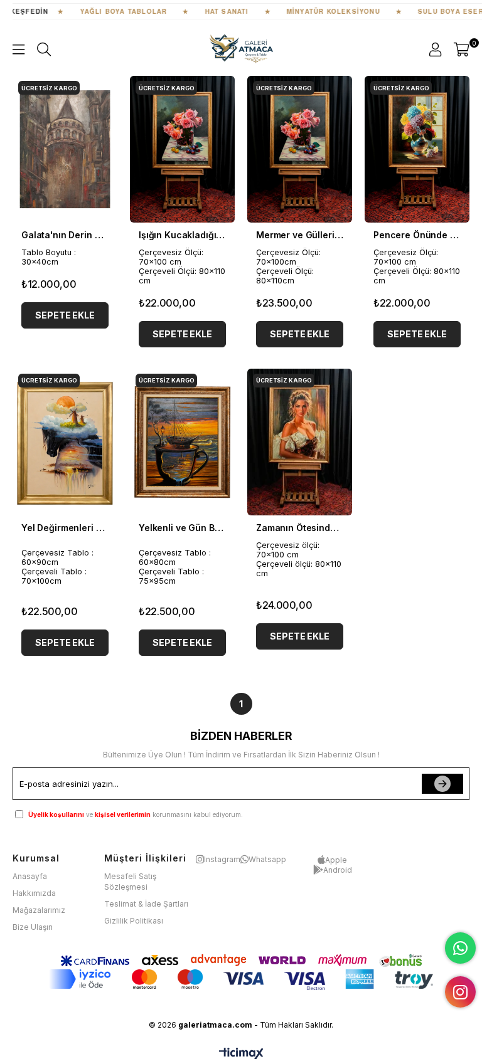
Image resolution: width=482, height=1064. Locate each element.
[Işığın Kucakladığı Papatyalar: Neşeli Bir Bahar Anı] (182, 149)
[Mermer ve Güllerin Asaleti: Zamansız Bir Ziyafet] (299, 149)
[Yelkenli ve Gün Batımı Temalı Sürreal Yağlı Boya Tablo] (182, 442)
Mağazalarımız (39, 910)
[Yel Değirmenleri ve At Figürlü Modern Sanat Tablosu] (65, 442)
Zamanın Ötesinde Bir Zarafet (299, 527)
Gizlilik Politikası (133, 920)
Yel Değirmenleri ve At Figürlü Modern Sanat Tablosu (65, 527)
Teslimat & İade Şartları (146, 904)
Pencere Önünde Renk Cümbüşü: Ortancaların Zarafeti (417, 234)
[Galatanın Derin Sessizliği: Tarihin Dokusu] (65, 149)
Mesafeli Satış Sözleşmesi (130, 882)
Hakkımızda (34, 893)
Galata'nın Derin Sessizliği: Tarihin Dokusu (65, 234)
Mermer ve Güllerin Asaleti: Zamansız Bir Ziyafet (299, 234)
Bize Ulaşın (33, 927)
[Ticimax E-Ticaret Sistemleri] (241, 1054)
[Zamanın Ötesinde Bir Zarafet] (299, 442)
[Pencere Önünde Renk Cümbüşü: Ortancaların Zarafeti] (417, 149)
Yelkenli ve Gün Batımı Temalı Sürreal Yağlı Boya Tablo (182, 527)
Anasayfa (30, 876)
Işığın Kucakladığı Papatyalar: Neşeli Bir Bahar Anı (182, 234)
